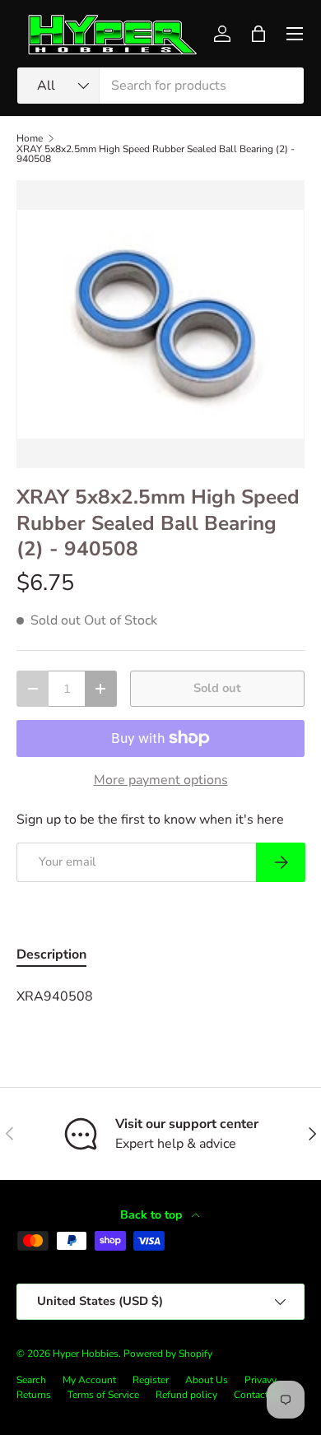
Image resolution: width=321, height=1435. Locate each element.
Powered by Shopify (167, 1353)
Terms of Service (103, 1394)
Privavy (260, 1379)
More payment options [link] (161, 780)
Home (29, 138)
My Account (89, 1379)
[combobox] (160, 85)
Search (31, 1379)
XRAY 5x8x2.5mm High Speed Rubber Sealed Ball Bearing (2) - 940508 (155, 154)
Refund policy (186, 1394)
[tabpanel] (160, 996)
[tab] (51, 954)
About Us (206, 1379)
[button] (258, 34)
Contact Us (258, 1394)
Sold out (217, 688)
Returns (33, 1394)
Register (151, 1379)
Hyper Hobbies (86, 1353)
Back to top (152, 1215)
